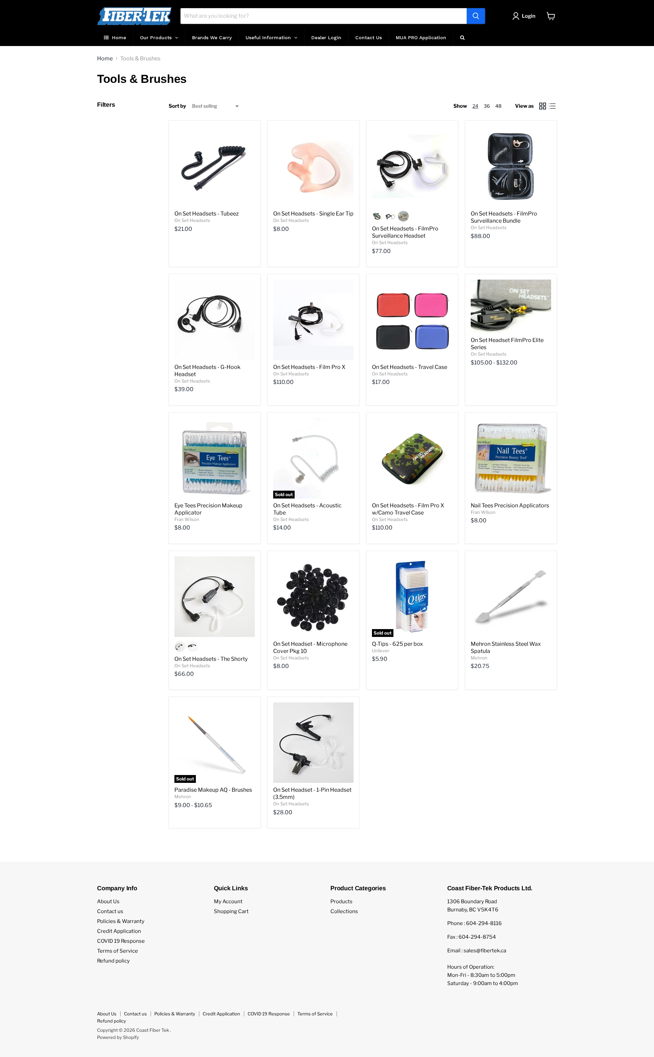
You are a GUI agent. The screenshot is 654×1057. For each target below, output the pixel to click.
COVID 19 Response (121, 941)
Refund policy (113, 961)
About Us (108, 901)
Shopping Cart (231, 911)
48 (498, 106)
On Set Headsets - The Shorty (211, 659)
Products (341, 901)
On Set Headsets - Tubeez (206, 213)
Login (528, 16)
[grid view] (542, 106)
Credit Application (119, 931)
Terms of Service (117, 951)
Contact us (110, 911)
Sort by (177, 106)
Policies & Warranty (120, 921)
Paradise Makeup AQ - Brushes (213, 790)
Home (105, 59)
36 (487, 106)
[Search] (476, 16)
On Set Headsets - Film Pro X (309, 367)
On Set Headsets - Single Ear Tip (313, 213)
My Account (228, 901)
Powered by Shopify (118, 1037)
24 (475, 106)
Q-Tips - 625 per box (397, 644)
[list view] (552, 106)
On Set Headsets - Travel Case (409, 367)
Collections (344, 911)
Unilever (380, 650)
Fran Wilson (186, 519)
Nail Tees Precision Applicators (510, 505)
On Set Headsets (192, 220)
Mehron (479, 657)
